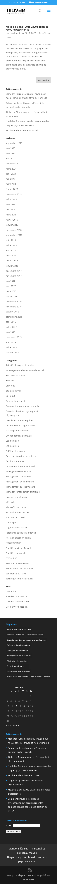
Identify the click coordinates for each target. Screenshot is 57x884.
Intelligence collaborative (17, 650)
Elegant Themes (26, 875)
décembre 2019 (14, 194)
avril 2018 (11, 250)
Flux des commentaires (17, 601)
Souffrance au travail (16, 573)
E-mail (9, 825)
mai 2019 (10, 209)
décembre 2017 (14, 270)
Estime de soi (12, 440)
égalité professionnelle (17, 430)
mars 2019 (11, 214)
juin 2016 (10, 332)
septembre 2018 (14, 235)
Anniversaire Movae (15, 634)
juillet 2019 (11, 199)
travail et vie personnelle (17, 676)
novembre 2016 (14, 306)
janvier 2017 (12, 296)
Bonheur (10, 380)
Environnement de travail (19, 435)
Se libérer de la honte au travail (22, 130)
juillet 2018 (11, 245)
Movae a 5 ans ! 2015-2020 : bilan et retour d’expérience (27, 28)
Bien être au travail (35, 634)
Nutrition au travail (15, 517)
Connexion (11, 591)
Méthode (10, 502)
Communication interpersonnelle (23, 406)
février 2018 (12, 260)
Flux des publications (16, 596)
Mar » (16, 725)
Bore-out (10, 385)
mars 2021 (11, 168)
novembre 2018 (14, 230)
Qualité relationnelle (16, 553)
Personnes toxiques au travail (21, 532)
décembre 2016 (14, 301)
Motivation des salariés (17, 512)
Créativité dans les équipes (19, 420)
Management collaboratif (18, 476)
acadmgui (15, 33)
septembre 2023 (14, 143)
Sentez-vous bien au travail (19, 568)
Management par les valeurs (20, 486)
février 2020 (12, 189)
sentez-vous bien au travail (18, 671)
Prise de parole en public (18, 537)
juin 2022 (10, 153)
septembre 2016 (14, 316)
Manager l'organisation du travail (23, 491)
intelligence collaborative (18, 471)
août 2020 (11, 173)
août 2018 (11, 240)
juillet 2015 (11, 347)
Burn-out (10, 395)
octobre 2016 (12, 311)
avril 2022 (11, 158)
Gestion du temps (15, 461)
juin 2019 (10, 204)
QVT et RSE (11, 558)
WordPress (28, 879)
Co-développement (15, 401)
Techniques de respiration (19, 578)
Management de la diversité (19, 655)
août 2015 (11, 342)
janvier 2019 (12, 224)
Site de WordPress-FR (17, 606)
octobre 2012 (12, 352)
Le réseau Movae (27, 853)
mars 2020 (11, 183)
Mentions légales (18, 848)
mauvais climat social (17, 497)
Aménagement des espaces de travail (25, 370)
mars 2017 (11, 291)
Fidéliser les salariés (16, 451)
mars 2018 (11, 255)
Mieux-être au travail (16, 507)
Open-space (12, 522)
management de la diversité (20, 481)
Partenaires (38, 848)
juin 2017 (10, 281)
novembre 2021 (14, 163)
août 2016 (11, 321)
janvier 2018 (12, 265)
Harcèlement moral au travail (21, 466)
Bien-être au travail (15, 375)
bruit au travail (13, 390)
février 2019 (12, 219)
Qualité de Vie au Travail (18, 548)
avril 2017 (11, 286)
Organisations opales (16, 527)
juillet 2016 (11, 327)
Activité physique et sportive (20, 365)
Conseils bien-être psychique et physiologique (26, 640)
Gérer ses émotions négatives (21, 456)
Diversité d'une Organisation (20, 425)
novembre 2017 (14, 275)
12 (15, 706)
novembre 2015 (14, 337)
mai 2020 (10, 178)
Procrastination (13, 542)
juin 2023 (10, 148)
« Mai (8, 725)
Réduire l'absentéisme (17, 563)
